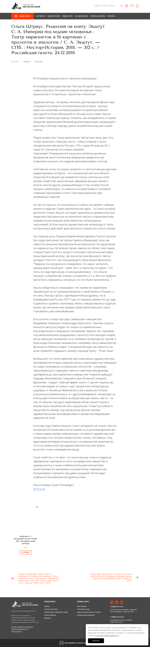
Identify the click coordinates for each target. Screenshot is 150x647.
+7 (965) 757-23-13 (116, 607)
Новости (27, 61)
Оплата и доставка (97, 16)
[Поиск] (121, 6)
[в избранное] (37, 507)
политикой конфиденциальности (106, 635)
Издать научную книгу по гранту (89, 612)
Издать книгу (67, 16)
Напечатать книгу (83, 609)
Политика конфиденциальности (20, 629)
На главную (40, 16)
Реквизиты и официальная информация (22, 627)
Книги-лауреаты (50, 615)
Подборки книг (53, 16)
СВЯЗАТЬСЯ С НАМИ (105, 6)
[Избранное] (131, 5)
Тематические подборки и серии (56, 612)
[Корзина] (137, 5)
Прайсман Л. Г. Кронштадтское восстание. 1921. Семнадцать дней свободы (25, 539)
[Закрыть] (146, 626)
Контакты (111, 16)
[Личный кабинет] (126, 5)
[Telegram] (112, 602)
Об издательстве (81, 16)
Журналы (47, 618)
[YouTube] (121, 602)
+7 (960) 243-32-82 (117, 617)
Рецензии (39, 61)
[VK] (116, 602)
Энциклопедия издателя (86, 615)
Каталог (47, 606)
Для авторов (81, 606)
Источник (39, 489)
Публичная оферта (16, 631)
